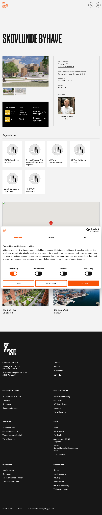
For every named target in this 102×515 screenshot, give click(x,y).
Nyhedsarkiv (58, 431)
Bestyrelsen (58, 481)
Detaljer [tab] (51, 237)
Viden (55, 427)
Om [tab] (84, 237)
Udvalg (56, 478)
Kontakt (56, 362)
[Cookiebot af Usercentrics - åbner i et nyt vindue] (88, 230)
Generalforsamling (61, 485)
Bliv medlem (7, 474)
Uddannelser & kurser (11, 396)
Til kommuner (59, 454)
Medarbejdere (59, 474)
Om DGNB (57, 400)
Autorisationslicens (10, 481)
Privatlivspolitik (7, 509)
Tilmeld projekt (59, 412)
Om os (56, 470)
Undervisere (7, 404)
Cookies (20, 509)
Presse (56, 366)
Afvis (18, 283)
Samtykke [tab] (17, 237)
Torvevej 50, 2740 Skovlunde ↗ (66, 65)
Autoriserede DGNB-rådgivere (62, 440)
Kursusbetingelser (10, 408)
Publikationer (59, 435)
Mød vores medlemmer (12, 478)
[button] (51, 223)
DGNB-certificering (61, 396)
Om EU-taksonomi (10, 431)
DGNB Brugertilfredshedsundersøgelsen (65, 448)
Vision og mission (61, 489)
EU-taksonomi (8, 427)
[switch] (38, 273)
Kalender (6, 400)
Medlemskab (8, 470)
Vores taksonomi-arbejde (13, 435)
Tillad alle (83, 283)
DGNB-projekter (60, 404)
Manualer (57, 408)
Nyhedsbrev (58, 370)
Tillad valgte (51, 283)
